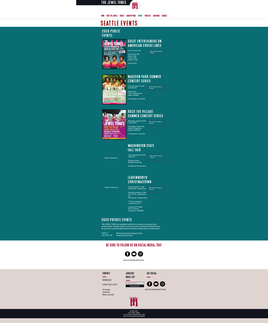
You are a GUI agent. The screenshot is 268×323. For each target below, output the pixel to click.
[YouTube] (156, 284)
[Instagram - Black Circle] (162, 284)
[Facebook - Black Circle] (149, 284)
